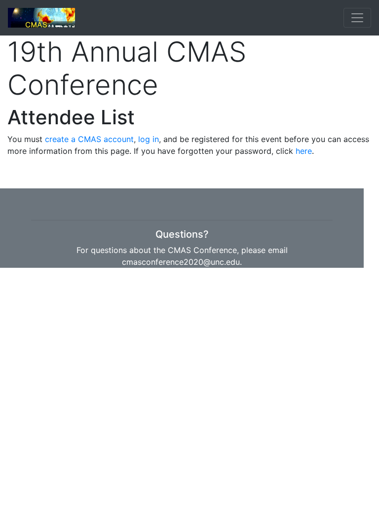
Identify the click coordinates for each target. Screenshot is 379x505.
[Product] (41, 18)
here (304, 151)
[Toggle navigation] (357, 18)
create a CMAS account (89, 139)
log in (148, 139)
